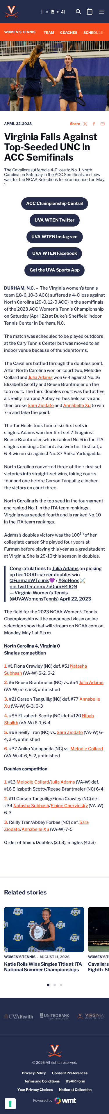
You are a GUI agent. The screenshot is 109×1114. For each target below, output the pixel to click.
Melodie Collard (86, 748)
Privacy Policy (34, 1073)
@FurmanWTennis (29, 580)
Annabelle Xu (77, 405)
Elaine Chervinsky (69, 805)
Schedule (93, 32)
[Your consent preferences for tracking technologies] (10, 1103)
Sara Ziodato (41, 405)
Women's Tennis (19, 957)
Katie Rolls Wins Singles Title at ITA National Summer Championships (43, 966)
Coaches (68, 32)
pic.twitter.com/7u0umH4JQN (43, 586)
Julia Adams (40, 377)
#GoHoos (68, 580)
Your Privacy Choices (35, 1089)
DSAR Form (75, 1081)
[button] (48, 985)
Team (49, 32)
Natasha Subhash (31, 805)
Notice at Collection (75, 1089)
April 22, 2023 (75, 599)
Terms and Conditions (42, 1081)
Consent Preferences (69, 1073)
